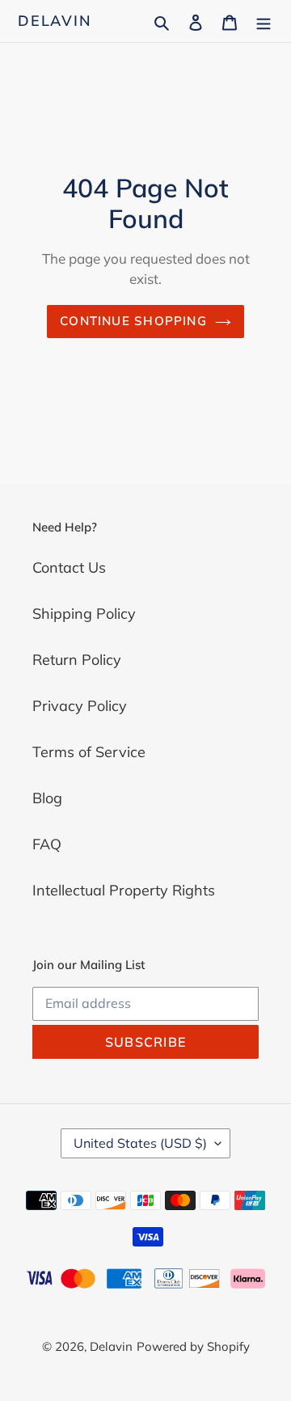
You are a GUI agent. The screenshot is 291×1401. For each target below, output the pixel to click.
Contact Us (69, 567)
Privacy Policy (79, 705)
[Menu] (263, 21)
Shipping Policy (84, 613)
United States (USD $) (140, 1143)
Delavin (55, 21)
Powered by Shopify (193, 1346)
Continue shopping (133, 320)
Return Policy (76, 659)
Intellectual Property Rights (123, 890)
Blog (47, 798)
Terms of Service (89, 752)
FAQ (46, 844)
